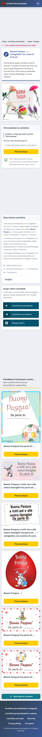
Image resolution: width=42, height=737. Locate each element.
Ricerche (31, 718)
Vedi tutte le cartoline (23, 696)
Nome (30, 41)
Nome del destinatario (15, 140)
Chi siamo (29, 723)
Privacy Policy (15, 723)
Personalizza (21, 454)
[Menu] (38, 3)
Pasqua (36, 41)
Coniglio (8, 279)
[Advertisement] (21, 24)
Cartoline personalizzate (17, 41)
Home (4, 41)
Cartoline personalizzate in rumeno (21, 713)
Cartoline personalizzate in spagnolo (21, 708)
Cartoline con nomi (15, 718)
